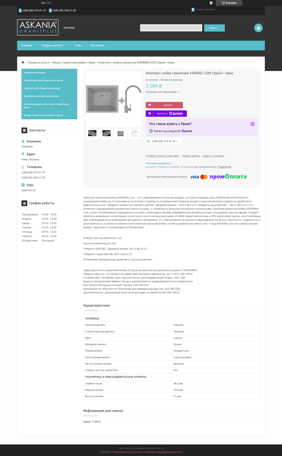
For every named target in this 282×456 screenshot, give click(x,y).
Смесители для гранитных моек (43, 80)
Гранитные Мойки (35, 72)
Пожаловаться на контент (127, 452)
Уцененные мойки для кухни (41, 96)
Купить (168, 105)
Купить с (162, 113)
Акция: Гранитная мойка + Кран (73, 62)
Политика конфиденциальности (163, 452)
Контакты (97, 45)
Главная (26, 45)
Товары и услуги (52, 45)
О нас (78, 45)
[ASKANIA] (37, 27)
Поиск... (214, 28)
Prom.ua (159, 448)
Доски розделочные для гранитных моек (46, 106)
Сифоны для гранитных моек (42, 88)
